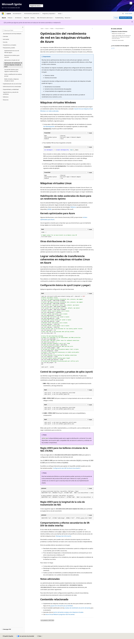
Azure (46, 28)
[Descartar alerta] (131, 3)
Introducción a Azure (125, 17)
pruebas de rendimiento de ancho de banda (77, 608)
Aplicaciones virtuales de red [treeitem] (11, 60)
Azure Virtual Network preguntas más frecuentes (60, 614)
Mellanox (73, 207)
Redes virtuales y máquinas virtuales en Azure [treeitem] (11, 80)
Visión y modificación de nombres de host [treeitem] (13, 75)
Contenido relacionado (118, 40)
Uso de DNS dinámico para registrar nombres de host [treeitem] (11, 70)
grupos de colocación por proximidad (62, 606)
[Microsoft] (3, 14)
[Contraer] (22, 27)
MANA (49, 209)
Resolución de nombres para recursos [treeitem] (11, 56)
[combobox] (12, 30)
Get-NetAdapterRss (49, 126)
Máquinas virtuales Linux (118, 33)
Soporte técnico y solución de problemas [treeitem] (10, 93)
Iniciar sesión (128, 13)
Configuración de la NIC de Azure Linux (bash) (66, 468)
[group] (67, 494)
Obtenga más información (63, 536)
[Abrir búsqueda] (123, 13)
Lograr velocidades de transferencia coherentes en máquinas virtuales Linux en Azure (121, 37)
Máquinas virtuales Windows (119, 31)
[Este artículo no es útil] (114, 48)
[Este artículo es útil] (112, 48)
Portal (116, 17)
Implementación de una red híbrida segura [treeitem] (11, 51)
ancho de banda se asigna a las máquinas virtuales (68, 612)
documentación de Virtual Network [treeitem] (12, 33)
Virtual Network (59, 28)
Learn (42, 28)
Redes (52, 28)
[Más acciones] (92, 28)
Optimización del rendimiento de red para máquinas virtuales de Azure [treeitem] (13, 64)
